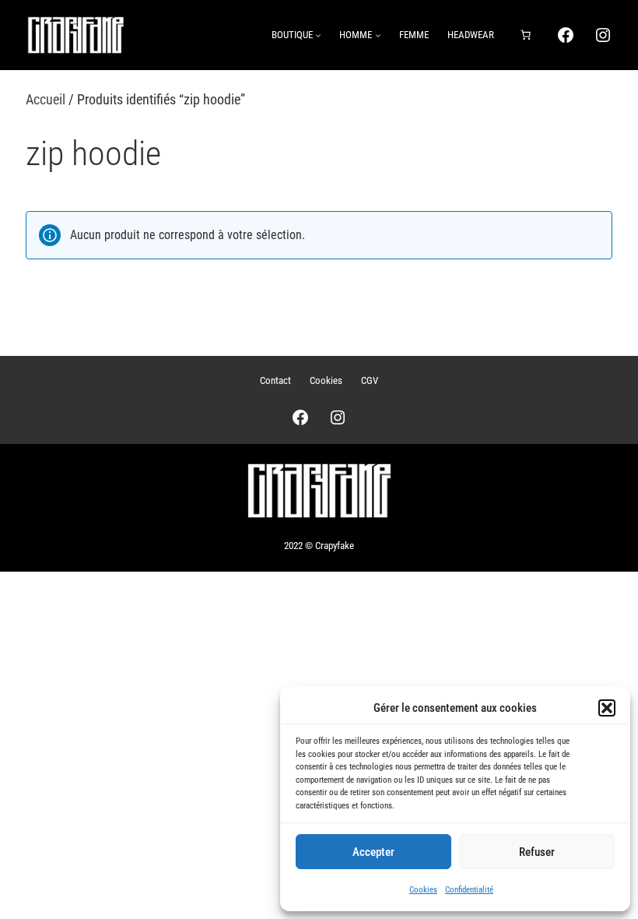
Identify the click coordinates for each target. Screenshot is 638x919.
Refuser (537, 852)
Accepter (373, 852)
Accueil (45, 99)
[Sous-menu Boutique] (318, 35)
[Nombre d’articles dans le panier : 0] (525, 35)
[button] (607, 708)
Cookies (423, 890)
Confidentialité (469, 890)
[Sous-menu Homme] (378, 35)
